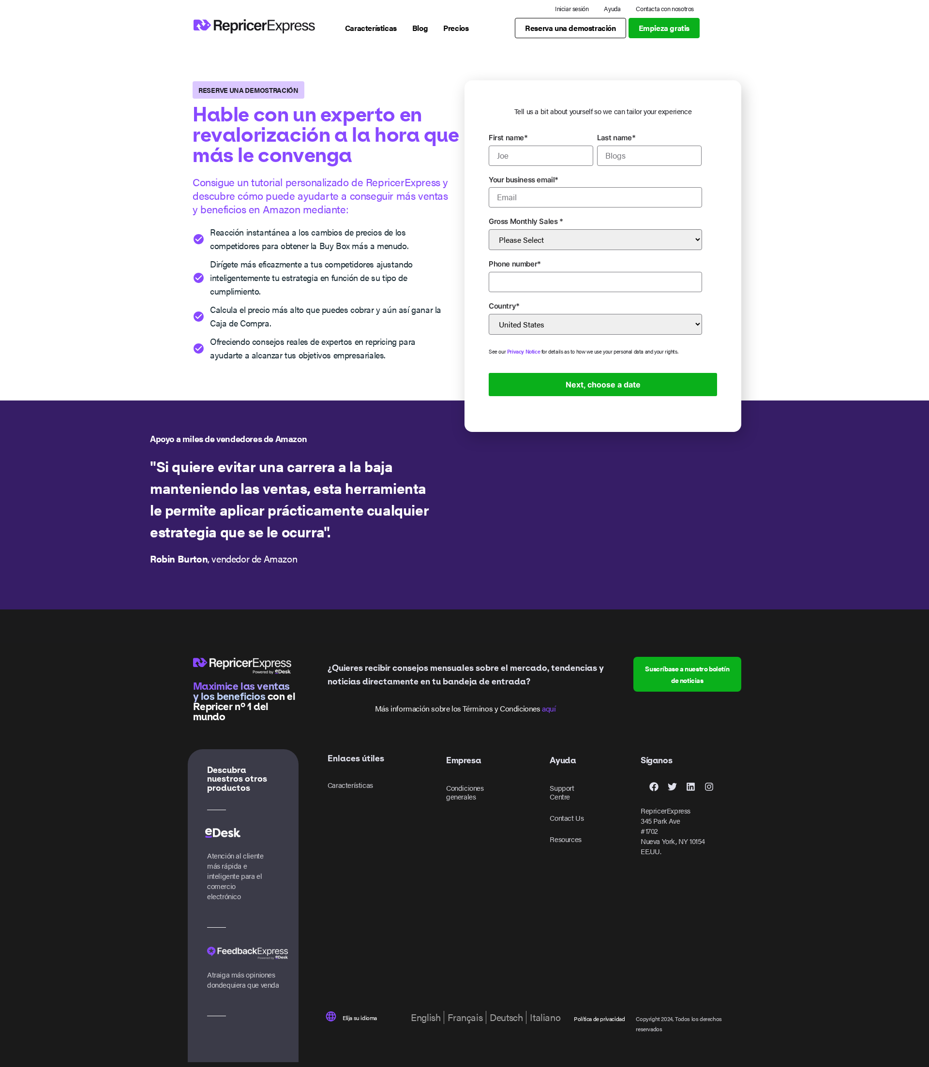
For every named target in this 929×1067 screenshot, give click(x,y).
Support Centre (562, 792)
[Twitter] (672, 786)
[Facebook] (653, 786)
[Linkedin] (690, 786)
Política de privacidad (599, 1018)
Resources (565, 839)
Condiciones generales (465, 792)
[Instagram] (709, 786)
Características (350, 785)
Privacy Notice (523, 351)
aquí (548, 708)
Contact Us (567, 818)
